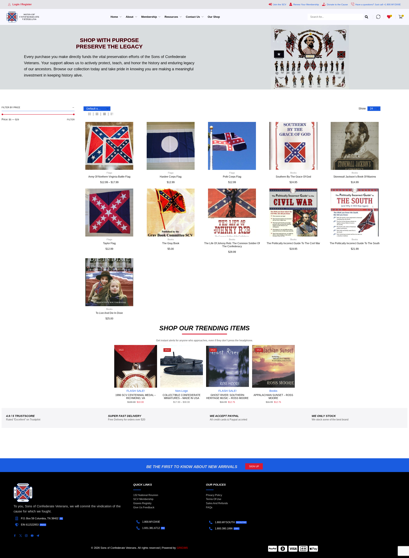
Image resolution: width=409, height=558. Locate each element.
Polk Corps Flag (232, 176)
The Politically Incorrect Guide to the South (355, 243)
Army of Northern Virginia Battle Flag (109, 176)
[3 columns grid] (97, 114)
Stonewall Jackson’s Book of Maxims (354, 176)
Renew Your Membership (306, 4)
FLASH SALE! (136, 390)
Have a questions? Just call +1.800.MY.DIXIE (378, 4)
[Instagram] (26, 535)
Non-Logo (181, 390)
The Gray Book (170, 243)
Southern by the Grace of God (293, 176)
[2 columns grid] (89, 114)
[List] (112, 114)
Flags (109, 172)
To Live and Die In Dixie (109, 313)
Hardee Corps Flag (170, 176)
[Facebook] (15, 535)
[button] (20, 4)
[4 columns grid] (104, 114)
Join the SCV (279, 4)
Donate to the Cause (337, 4)
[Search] (366, 17)
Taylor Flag (109, 243)
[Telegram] (38, 535)
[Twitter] (20, 535)
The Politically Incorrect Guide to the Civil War (293, 243)
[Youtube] (32, 535)
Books (293, 172)
